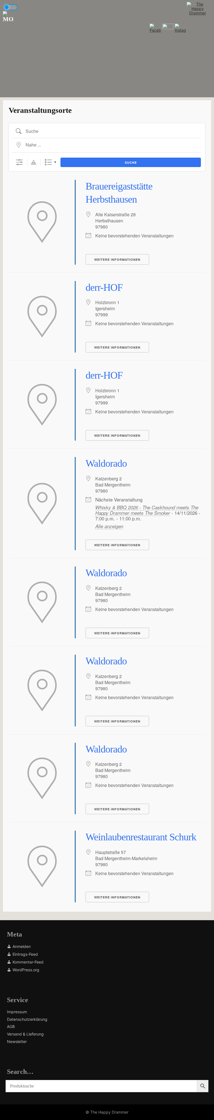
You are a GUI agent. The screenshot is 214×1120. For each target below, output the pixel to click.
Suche (131, 162)
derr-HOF (104, 287)
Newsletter (17, 1041)
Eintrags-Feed (25, 954)
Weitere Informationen (117, 259)
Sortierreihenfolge (33, 162)
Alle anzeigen (109, 526)
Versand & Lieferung (25, 1034)
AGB (11, 1026)
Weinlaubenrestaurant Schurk (141, 837)
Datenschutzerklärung (27, 1019)
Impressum (17, 1012)
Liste (48, 162)
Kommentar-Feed (28, 962)
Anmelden (22, 946)
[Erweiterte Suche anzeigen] (19, 162)
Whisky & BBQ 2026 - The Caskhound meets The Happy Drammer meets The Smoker (146, 510)
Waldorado (106, 463)
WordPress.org (26, 969)
